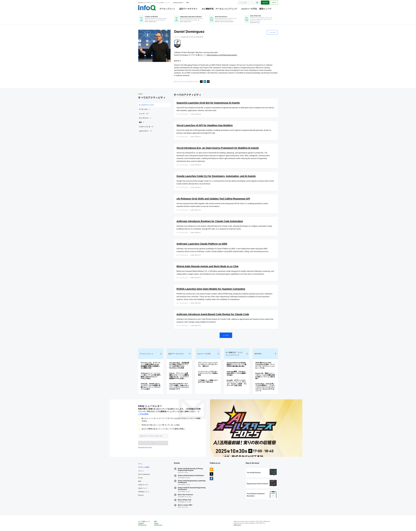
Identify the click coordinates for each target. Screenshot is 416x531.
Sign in (274, 2)
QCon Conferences (144, 474)
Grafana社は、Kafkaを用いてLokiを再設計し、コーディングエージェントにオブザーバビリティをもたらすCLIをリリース (265, 387)
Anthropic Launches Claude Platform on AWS (201, 243)
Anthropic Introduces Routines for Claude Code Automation (209, 221)
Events (140, 478)
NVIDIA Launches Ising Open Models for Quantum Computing (210, 289)
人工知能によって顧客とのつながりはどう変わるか (208, 381)
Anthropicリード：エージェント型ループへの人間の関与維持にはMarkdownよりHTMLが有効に (150, 375)
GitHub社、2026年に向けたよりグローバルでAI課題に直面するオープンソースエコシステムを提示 (150, 386)
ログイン (141, 471)
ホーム (140, 464)
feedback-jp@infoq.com (142, 524)
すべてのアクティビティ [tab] (146, 105)
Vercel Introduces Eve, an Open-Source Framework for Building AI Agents (217, 148)
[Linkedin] (204, 81)
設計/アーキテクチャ (188, 9)
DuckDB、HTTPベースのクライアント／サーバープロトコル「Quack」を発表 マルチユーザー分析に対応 (237, 382)
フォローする (272, 32)
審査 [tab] (141, 122)
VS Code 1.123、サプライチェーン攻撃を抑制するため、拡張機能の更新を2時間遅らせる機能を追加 (150, 365)
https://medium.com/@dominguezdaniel (222, 55)
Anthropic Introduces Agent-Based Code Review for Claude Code (212, 314)
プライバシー (237, 525)
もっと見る (226, 335)
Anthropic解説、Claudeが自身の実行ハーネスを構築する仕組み (236, 373)
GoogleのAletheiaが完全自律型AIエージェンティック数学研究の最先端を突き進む (236, 364)
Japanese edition (178, 2)
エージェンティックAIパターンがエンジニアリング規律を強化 (208, 373)
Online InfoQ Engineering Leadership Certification (192, 481)
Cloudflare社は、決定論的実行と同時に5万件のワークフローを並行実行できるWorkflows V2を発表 (179, 365)
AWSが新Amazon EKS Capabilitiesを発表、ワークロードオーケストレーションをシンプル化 (265, 365)
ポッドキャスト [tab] (145, 118)
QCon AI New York (184, 500)
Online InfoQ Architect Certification (191, 475)
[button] (153, 443)
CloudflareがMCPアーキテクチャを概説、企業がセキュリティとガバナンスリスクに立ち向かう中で (179, 386)
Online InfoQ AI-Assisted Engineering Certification (192, 488)
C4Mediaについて (143, 491)
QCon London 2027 (185, 505)
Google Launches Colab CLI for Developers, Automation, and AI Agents (216, 176)
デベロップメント (167, 9)
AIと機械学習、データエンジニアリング (219, 9)
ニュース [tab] (143, 113)
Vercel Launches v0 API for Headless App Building (204, 125)
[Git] (208, 81)
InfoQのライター (143, 485)
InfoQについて (142, 488)
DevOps (258, 354)
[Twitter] (201, 81)
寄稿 (139, 481)
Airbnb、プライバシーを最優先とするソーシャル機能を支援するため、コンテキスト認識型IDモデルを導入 (179, 375)
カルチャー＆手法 (249, 9)
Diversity (141, 495)
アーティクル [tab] (144, 109)
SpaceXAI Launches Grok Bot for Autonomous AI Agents (208, 102)
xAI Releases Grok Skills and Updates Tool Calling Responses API (213, 198)
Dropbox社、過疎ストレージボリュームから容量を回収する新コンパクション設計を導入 (265, 375)
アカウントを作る (143, 467)
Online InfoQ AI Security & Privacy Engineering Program (190, 469)
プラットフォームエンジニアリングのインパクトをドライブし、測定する (208, 364)
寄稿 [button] (187, 2)
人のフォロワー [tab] (145, 131)
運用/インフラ (265, 9)
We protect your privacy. (145, 447)
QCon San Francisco (185, 494)
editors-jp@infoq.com (158, 524)
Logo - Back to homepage (147, 8)
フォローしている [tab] (146, 126)
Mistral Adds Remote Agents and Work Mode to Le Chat (207, 266)
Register (265, 2)
